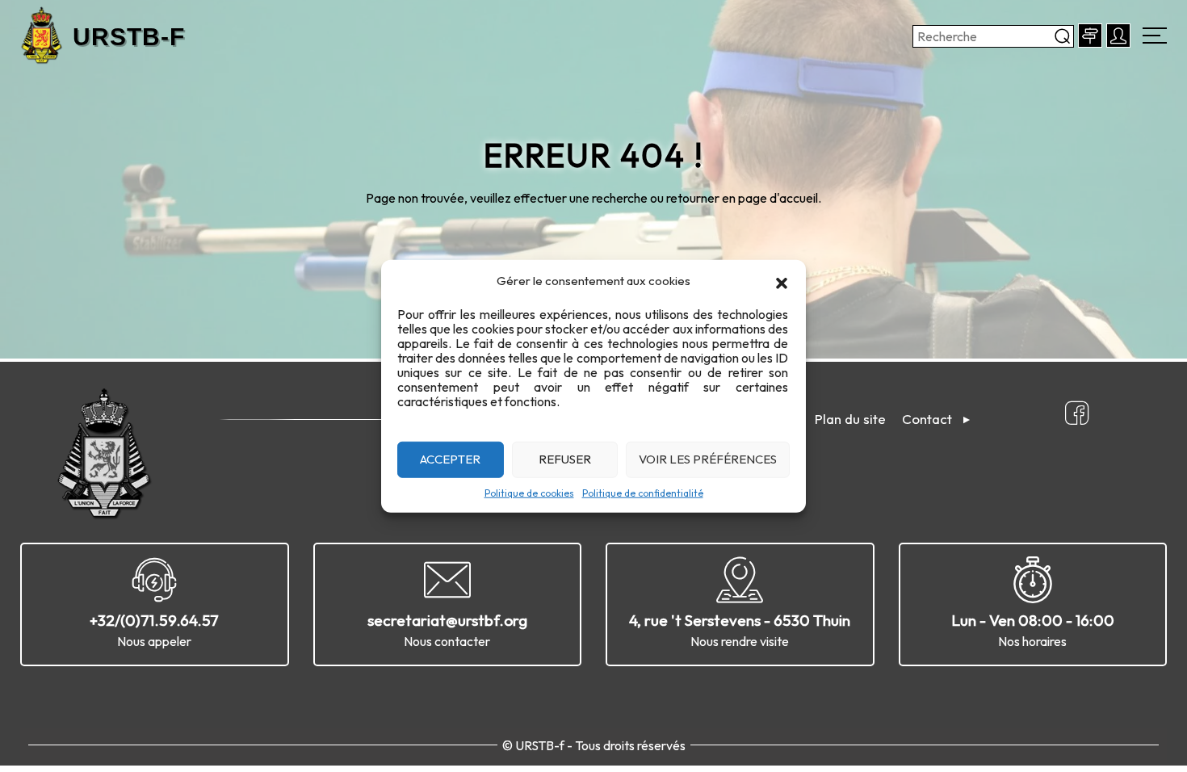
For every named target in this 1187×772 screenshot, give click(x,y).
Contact (927, 418)
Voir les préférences (708, 459)
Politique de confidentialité (642, 492)
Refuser (565, 459)
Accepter (450, 459)
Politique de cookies (529, 492)
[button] (782, 281)
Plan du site (850, 418)
